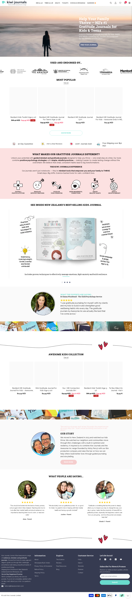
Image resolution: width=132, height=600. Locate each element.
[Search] (111, 3)
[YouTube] (120, 559)
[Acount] (116, 3)
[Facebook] (100, 559)
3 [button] (67, 282)
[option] (18, 186)
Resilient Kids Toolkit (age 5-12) (23, 117)
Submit (115, 582)
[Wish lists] (120, 3)
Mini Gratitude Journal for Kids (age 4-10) (46, 389)
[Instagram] (105, 559)
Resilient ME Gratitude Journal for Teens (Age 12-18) (51, 118)
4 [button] (69, 282)
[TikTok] (115, 559)
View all (66, 83)
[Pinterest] (110, 559)
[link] (12, 71)
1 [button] (62, 282)
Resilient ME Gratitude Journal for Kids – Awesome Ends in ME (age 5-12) (109, 118)
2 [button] (64, 282)
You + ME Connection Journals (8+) (71, 389)
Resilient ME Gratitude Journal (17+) (80, 118)
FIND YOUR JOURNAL (89, 45)
